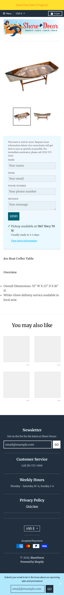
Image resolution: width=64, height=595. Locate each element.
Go (49, 589)
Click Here (32, 506)
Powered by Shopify (32, 561)
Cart (57, 13)
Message (13, 198)
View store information (24, 240)
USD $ (19, 13)
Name (11, 160)
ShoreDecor (37, 557)
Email (11, 173)
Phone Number (17, 185)
